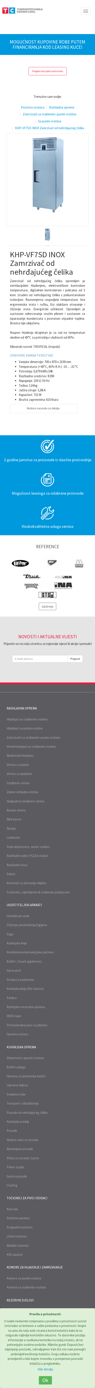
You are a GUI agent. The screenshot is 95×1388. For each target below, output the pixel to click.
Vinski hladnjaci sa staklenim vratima (31, 746)
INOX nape (14, 1016)
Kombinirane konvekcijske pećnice (30, 952)
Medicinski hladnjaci (20, 755)
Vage (10, 934)
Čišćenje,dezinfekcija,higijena (27, 925)
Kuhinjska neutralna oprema (26, 1007)
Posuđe (12, 1131)
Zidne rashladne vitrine (22, 792)
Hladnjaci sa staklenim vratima (27, 719)
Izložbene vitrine (18, 783)
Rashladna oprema (22, 708)
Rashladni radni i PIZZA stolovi (27, 856)
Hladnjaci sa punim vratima (25, 728)
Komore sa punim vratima (24, 1278)
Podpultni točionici (19, 1227)
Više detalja (45, 1369)
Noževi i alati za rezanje (22, 1140)
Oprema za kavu (17, 1034)
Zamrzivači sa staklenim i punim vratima (33, 737)
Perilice (12, 998)
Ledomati (13, 837)
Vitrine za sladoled (19, 774)
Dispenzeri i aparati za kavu (25, 1058)
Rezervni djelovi (20, 1300)
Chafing (12, 1185)
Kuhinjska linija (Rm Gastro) (25, 989)
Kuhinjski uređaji (18, 1121)
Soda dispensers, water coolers (28, 847)
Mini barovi (14, 819)
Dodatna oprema (18, 1218)
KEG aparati (15, 1254)
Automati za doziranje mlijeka (26, 883)
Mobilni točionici (18, 1245)
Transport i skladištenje (23, 1103)
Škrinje (11, 828)
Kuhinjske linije (17, 943)
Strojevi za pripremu (20, 980)
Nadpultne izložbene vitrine (25, 801)
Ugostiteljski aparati (24, 905)
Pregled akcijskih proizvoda (47, 71)
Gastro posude (17, 1176)
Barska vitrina (16, 810)
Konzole (12, 1209)
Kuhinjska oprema (21, 1047)
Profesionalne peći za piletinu (27, 1025)
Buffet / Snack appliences (24, 961)
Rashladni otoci (17, 865)
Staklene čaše (16, 1094)
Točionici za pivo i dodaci (27, 1198)
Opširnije (47, 606)
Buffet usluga (16, 1067)
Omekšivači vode (18, 916)
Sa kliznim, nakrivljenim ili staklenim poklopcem (38, 892)
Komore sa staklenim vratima (26, 1287)
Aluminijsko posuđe (20, 1149)
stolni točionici (17, 1236)
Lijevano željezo (17, 1085)
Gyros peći (14, 970)
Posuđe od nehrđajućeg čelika (27, 1112)
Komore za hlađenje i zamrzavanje (35, 1267)
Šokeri (11, 874)
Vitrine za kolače (18, 765)
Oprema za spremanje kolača (26, 1076)
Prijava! (75, 659)
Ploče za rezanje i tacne (23, 1158)
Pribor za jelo (15, 1167)
